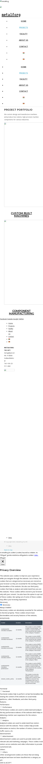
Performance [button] (4, 704)
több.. (36, 555)
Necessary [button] (4, 602)
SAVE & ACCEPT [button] (5, 763)
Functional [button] (3, 689)
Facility (23, 34)
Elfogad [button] (2, 558)
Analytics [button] (3, 718)
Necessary (6, 605)
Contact (23, 46)
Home (23, 21)
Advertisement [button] (5, 734)
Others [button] (2, 749)
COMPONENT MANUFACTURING (21, 312)
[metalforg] (10, 14)
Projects (23, 27)
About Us (23, 40)
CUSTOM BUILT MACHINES (21, 215)
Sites (10, 538)
